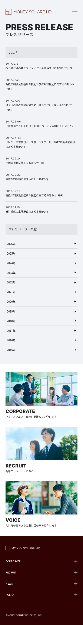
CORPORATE (13, 561)
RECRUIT (11, 572)
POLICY (10, 594)
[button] (74, 12)
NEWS (9, 583)
